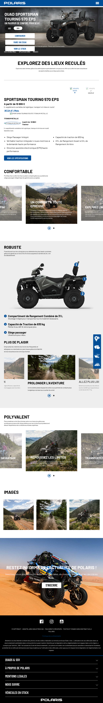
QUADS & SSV (12, 660)
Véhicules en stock (17, 693)
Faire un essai (20, 42)
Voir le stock (20, 48)
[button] (11, 208)
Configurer (20, 35)
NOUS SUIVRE (12, 684)
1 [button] (49, 228)
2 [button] (53, 228)
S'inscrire (52, 585)
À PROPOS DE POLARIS (17, 668)
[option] (51, 203)
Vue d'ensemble (10, 51)
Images (35, 51)
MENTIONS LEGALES (16, 676)
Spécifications (24, 51)
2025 (9, 28)
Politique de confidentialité (51, 636)
